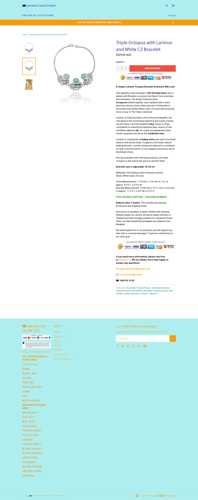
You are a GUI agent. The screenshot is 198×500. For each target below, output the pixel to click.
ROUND (26, 369)
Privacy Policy (60, 354)
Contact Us (125, 259)
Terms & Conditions (63, 359)
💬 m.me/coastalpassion (129, 274)
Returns (57, 345)
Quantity (120, 62)
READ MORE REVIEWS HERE (36, 352)
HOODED (26, 378)
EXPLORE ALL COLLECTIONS (37, 15)
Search (56, 331)
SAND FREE (28, 382)
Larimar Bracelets (131, 293)
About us (57, 350)
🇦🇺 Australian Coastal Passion (39, 5)
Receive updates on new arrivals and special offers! (142, 331)
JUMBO (26, 391)
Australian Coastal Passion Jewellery (143, 288)
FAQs (56, 340)
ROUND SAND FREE (31, 387)
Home (24, 35)
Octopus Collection (148, 293)
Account (172, 15)
